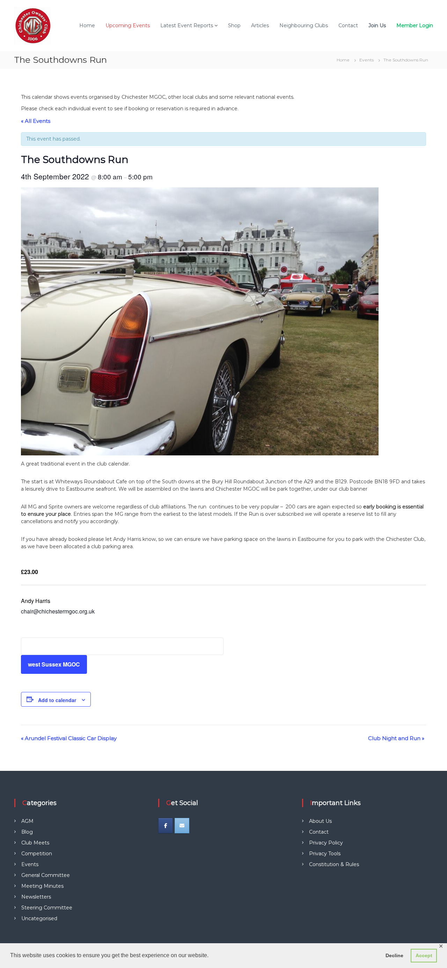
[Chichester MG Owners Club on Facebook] (165, 825)
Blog (27, 832)
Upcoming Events (127, 25)
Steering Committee (46, 907)
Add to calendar (57, 700)
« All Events (35, 121)
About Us (320, 821)
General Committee (45, 875)
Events (29, 864)
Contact (348, 25)
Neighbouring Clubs (303, 25)
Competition (36, 853)
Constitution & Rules (334, 864)
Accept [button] (424, 955)
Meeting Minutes (42, 886)
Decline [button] (394, 955)
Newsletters (36, 897)
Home (87, 25)
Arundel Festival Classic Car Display (69, 738)
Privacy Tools (324, 853)
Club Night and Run (396, 738)
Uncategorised (39, 918)
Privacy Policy (326, 843)
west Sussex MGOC (54, 664)
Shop (234, 25)
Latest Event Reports (186, 25)
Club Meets (35, 843)
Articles (260, 25)
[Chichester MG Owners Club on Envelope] (182, 825)
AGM (27, 821)
